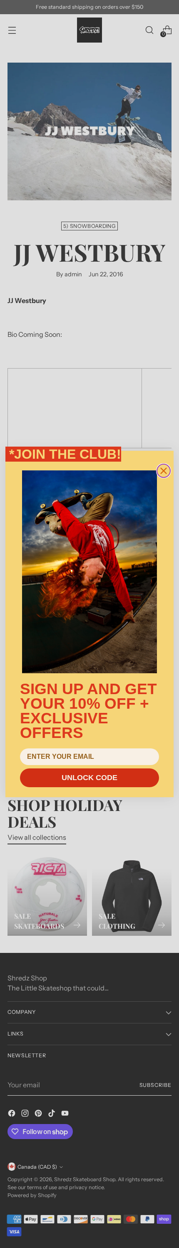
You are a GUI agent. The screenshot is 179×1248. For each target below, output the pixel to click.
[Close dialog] (163, 470)
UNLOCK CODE (89, 777)
